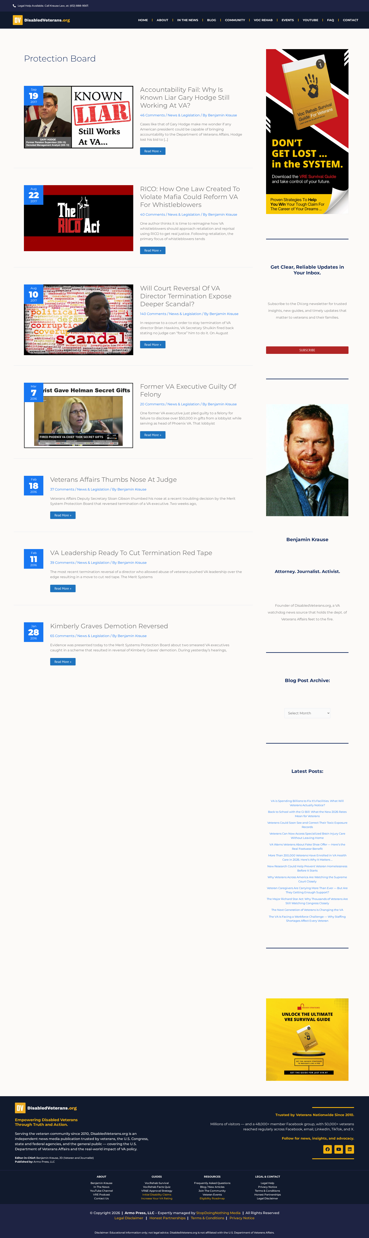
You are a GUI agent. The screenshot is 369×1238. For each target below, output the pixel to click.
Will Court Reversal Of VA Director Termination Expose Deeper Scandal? (185, 296)
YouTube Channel (101, 1190)
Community (235, 20)
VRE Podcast (101, 1194)
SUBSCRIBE (307, 350)
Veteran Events (212, 1194)
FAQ (330, 20)
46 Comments (152, 115)
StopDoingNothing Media (218, 1213)
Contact (350, 20)
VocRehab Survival (157, 1183)
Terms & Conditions (267, 1190)
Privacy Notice (267, 1186)
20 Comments (152, 404)
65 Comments (62, 636)
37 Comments (62, 489)
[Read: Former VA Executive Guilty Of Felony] (78, 415)
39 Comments (62, 563)
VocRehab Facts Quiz (156, 1186)
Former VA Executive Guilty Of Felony (188, 390)
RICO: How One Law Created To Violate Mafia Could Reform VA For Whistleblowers (190, 197)
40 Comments (152, 214)
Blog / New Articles (212, 1186)
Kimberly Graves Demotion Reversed (109, 626)
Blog (211, 20)
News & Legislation (184, 115)
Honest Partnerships (267, 1194)
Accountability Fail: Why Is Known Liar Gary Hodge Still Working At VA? (185, 97)
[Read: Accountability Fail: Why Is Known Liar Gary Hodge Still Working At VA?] (78, 117)
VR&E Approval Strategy (156, 1190)
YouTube (310, 20)
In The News (187, 20)
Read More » (153, 150)
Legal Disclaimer (267, 1198)
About (162, 20)
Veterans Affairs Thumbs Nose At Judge (113, 479)
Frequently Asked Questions (212, 1183)
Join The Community (212, 1190)
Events (288, 20)
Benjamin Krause (101, 1183)
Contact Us (101, 1198)
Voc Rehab (263, 20)
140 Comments (153, 314)
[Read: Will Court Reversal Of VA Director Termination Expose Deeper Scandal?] (78, 320)
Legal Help (267, 1183)
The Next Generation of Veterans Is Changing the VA (307, 909)
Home (143, 20)
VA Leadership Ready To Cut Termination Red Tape (131, 553)
